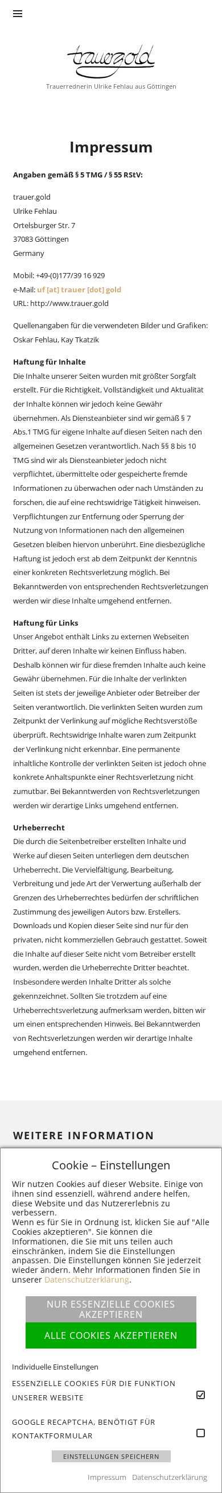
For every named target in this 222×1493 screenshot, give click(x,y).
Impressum (107, 1477)
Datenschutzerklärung (86, 1279)
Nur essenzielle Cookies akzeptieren (111, 1309)
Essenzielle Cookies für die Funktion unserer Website (94, 1390)
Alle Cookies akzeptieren (111, 1335)
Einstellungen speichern (111, 1456)
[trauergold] (111, 60)
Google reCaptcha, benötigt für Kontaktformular (83, 1429)
